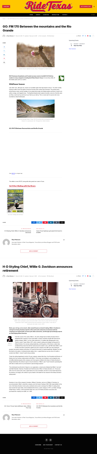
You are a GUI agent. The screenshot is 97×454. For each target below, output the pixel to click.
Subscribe (6, 6)
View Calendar (72, 49)
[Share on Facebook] (83, 36)
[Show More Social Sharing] (93, 36)
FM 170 (13, 173)
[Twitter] (4, 50)
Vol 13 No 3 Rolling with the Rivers (22, 186)
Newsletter (55, 14)
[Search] (94, 6)
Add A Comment (33, 251)
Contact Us (58, 444)
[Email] (4, 62)
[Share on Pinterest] (88, 36)
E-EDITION (46, 14)
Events (38, 14)
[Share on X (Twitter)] (85, 36)
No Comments (43, 35)
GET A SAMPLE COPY (86, 6)
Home (31, 14)
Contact (64, 14)
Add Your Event (48, 444)
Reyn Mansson (10, 35)
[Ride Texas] (48, 6)
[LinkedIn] (4, 54)
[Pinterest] (4, 58)
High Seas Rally (78, 45)
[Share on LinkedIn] (90, 36)
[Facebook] (4, 46)
